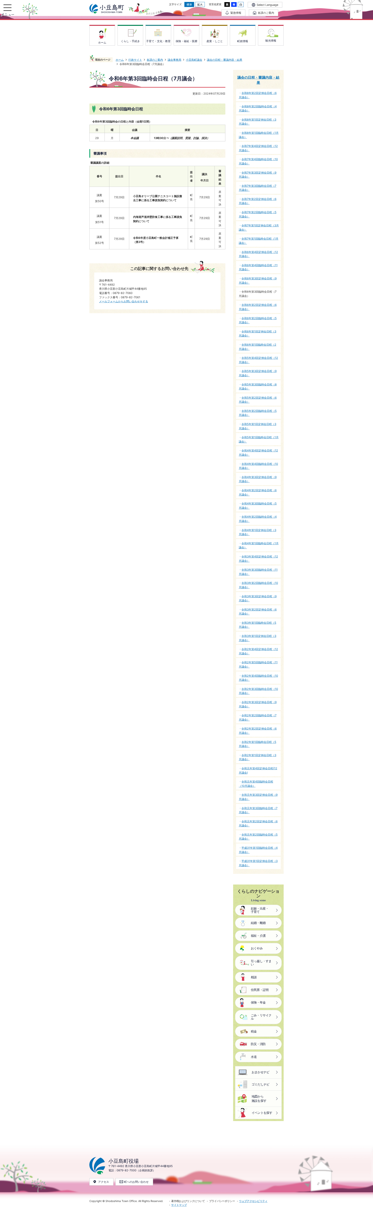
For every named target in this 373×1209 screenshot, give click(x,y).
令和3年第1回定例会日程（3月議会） (257, 638)
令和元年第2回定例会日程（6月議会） (258, 823)
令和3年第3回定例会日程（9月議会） (258, 598)
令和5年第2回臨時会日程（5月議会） (258, 413)
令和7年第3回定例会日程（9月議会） (257, 174)
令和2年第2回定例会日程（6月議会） (258, 730)
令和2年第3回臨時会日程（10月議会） (258, 691)
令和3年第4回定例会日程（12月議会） (258, 558)
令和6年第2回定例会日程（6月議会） (258, 307)
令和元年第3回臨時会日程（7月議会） (258, 810)
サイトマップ (179, 1204)
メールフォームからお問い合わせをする (123, 301)
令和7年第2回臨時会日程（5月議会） (257, 214)
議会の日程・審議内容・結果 (224, 59)
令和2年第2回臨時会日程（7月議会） (257, 717)
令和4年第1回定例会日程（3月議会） (257, 532)
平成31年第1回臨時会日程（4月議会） (258, 850)
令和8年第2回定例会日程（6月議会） (258, 95)
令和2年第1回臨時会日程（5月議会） (257, 744)
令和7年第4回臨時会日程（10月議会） (258, 161)
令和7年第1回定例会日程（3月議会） (259, 227)
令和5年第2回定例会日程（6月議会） (258, 400)
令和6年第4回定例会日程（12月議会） (258, 254)
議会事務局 (174, 59)
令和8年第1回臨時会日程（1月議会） (259, 135)
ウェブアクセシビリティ (253, 1201)
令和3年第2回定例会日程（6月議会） (258, 611)
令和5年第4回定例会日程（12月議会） (258, 360)
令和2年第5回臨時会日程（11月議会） (258, 664)
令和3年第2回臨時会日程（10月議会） (258, 585)
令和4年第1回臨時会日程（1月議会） (259, 545)
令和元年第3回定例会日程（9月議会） (258, 797)
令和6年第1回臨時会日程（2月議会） (257, 347)
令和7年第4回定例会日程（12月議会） (258, 148)
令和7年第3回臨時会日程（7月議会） (257, 188)
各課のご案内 (155, 59)
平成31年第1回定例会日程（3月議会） (258, 863)
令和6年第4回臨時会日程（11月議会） (258, 267)
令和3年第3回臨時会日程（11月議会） (258, 572)
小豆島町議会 (194, 59)
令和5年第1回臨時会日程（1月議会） (259, 439)
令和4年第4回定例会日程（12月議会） (258, 452)
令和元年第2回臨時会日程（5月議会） (258, 836)
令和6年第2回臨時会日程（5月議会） (258, 320)
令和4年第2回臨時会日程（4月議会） (258, 519)
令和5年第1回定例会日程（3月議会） (257, 426)
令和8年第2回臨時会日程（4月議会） (258, 108)
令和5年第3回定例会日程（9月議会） (258, 373)
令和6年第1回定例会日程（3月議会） (257, 333)
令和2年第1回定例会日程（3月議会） (257, 757)
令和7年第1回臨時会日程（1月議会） (258, 240)
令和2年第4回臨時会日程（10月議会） (258, 678)
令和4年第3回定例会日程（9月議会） (258, 479)
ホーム (120, 59)
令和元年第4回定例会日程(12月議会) (258, 770)
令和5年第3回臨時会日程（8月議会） (258, 386)
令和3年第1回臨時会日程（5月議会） (257, 625)
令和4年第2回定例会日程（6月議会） (258, 492)
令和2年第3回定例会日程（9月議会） (258, 704)
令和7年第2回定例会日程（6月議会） (257, 201)
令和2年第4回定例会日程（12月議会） (258, 651)
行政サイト (135, 59)
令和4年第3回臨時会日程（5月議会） (258, 505)
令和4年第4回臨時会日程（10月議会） (258, 466)
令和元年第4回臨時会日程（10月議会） (256, 783)
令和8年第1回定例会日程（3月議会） (257, 121)
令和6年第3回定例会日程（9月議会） (258, 280)
